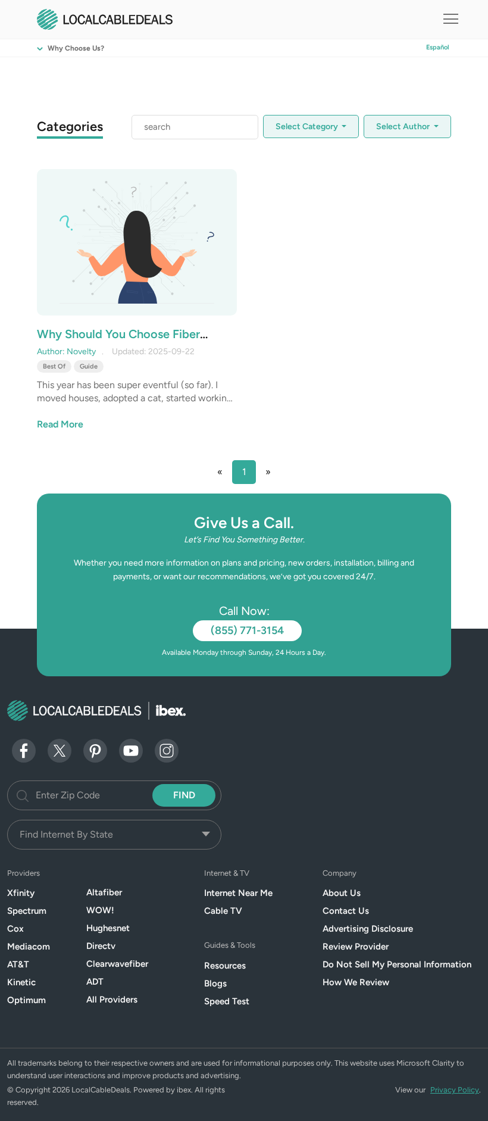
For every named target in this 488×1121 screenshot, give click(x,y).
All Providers (111, 999)
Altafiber (104, 892)
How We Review (356, 982)
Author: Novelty (66, 351)
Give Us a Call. (244, 522)
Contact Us (346, 910)
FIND (184, 795)
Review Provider (356, 946)
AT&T (18, 964)
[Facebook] (24, 749)
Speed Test (226, 1001)
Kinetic (21, 982)
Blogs (215, 983)
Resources (225, 965)
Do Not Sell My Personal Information (397, 964)
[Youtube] (131, 749)
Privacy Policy (454, 1089)
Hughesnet (108, 928)
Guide (89, 366)
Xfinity (21, 893)
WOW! (100, 910)
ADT (95, 981)
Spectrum (26, 910)
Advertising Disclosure (368, 928)
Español (437, 47)
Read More (60, 424)
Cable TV (223, 910)
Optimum (26, 1000)
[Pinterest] (95, 749)
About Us (342, 893)
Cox (15, 928)
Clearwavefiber (117, 963)
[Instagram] (167, 749)
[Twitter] (59, 749)
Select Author (403, 126)
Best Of (54, 366)
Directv (100, 946)
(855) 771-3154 (247, 630)
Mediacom (28, 946)
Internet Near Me (238, 893)
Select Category (308, 126)
